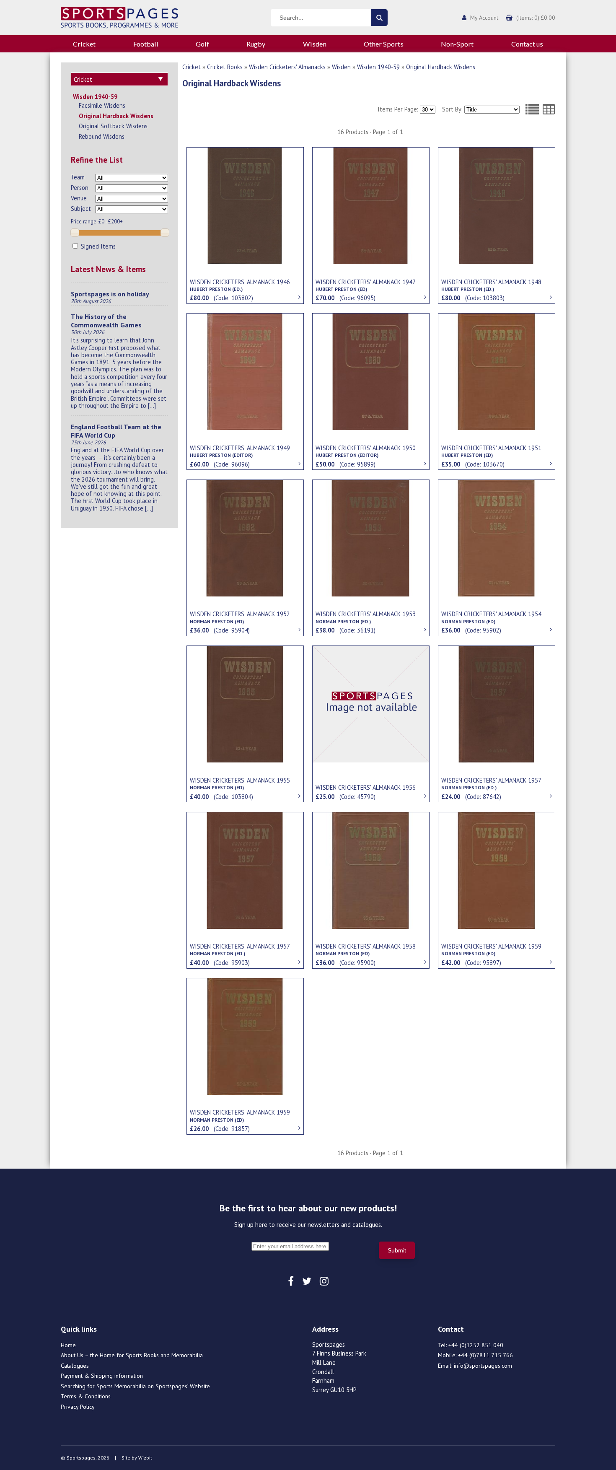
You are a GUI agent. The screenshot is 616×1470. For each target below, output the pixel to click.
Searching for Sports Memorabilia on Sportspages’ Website (135, 1386)
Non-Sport (457, 44)
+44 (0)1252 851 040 (475, 1345)
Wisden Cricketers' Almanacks (287, 67)
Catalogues (75, 1365)
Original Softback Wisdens (113, 126)
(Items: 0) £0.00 (535, 17)
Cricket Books (225, 67)
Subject (81, 209)
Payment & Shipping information (102, 1375)
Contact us (527, 44)
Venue (79, 198)
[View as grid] (549, 109)
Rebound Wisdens (101, 136)
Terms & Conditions (86, 1396)
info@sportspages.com (483, 1365)
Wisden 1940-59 (95, 97)
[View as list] (532, 109)
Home (68, 1345)
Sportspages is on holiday (110, 294)
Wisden (314, 44)
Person (79, 188)
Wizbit (145, 1457)
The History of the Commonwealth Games (106, 320)
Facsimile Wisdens (102, 105)
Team (78, 177)
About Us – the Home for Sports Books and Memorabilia (132, 1355)
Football (145, 44)
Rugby (255, 44)
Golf (202, 44)
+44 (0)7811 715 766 (485, 1355)
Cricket (84, 44)
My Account (484, 17)
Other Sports (384, 44)
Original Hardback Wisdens (116, 116)
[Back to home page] (119, 17)
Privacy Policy (78, 1406)
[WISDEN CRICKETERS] (245, 205)
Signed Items (97, 246)
